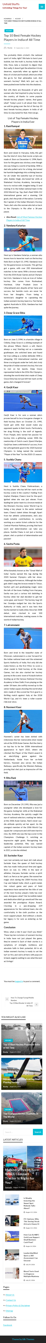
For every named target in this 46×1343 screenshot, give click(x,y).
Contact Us (11, 1300)
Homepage (8, 18)
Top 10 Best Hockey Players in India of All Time (21, 1046)
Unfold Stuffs (11, 4)
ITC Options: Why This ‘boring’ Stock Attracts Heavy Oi (31, 1221)
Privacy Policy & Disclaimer (18, 1305)
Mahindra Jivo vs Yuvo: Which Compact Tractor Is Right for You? (22, 1176)
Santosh (8, 1187)
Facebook (7, 1325)
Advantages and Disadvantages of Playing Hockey (21, 1081)
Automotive (11, 1165)
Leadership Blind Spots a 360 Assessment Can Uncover (31, 1257)
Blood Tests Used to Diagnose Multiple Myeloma (31, 1273)
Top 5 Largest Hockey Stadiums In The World (20, 1115)
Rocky (10, 48)
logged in (19, 981)
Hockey (18, 18)
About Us (10, 1294)
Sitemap (9, 1310)
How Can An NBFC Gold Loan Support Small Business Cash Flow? (32, 1238)
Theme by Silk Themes (23, 1339)
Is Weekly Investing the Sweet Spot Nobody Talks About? (29, 1203)
